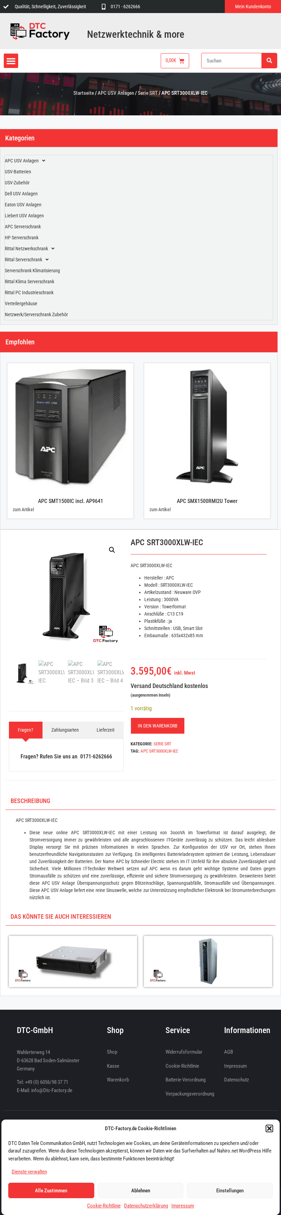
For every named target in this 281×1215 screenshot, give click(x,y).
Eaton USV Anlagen (23, 204)
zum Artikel (23, 509)
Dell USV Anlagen (21, 193)
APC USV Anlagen (116, 93)
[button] (269, 1128)
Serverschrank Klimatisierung (32, 270)
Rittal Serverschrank (23, 259)
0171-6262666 (96, 756)
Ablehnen (140, 1191)
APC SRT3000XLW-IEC (159, 751)
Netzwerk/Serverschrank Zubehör (36, 314)
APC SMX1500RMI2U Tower (207, 501)
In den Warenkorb (158, 726)
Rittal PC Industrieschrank (29, 292)
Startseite (83, 93)
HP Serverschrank (21, 237)
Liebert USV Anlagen (24, 215)
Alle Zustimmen (51, 1191)
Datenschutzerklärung (146, 1206)
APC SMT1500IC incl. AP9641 (70, 501)
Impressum (182, 1206)
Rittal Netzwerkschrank (26, 248)
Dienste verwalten (29, 1172)
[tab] (25, 730)
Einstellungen (230, 1191)
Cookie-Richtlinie (104, 1206)
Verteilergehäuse (21, 303)
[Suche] (269, 60)
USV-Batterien (18, 171)
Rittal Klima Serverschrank (29, 281)
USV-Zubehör (17, 182)
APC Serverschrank (23, 226)
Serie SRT (148, 93)
